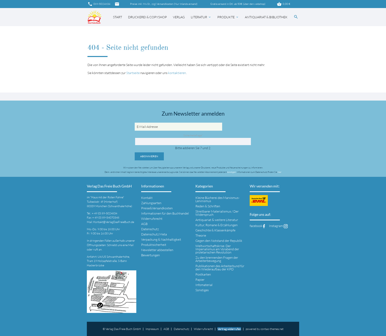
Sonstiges (202, 290)
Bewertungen (150, 255)
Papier (199, 280)
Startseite (133, 73)
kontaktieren (177, 73)
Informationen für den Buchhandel (165, 213)
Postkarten (203, 274)
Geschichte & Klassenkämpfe (215, 230)
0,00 (283, 4)
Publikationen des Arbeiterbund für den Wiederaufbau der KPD (219, 267)
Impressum (152, 329)
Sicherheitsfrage (193, 135)
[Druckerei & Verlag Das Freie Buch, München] (94, 17)
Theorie (200, 235)
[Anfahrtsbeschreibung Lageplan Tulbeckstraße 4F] (111, 311)
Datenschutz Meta (154, 234)
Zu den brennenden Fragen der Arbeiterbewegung (216, 259)
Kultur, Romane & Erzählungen (216, 225)
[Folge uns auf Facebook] (264, 226)
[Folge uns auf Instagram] (286, 226)
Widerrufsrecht (151, 219)
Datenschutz (150, 229)
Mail (130, 245)
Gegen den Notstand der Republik (218, 241)
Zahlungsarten (151, 203)
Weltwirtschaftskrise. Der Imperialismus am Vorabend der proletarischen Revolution (217, 249)
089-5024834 (99, 4)
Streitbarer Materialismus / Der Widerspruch (217, 213)
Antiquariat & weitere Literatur (216, 220)
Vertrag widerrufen (229, 329)
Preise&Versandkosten (157, 208)
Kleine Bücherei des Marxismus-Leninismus (217, 199)
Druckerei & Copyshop (147, 17)
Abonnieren (149, 156)
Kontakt (147, 198)
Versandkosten (165, 4)
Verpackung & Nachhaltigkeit (161, 239)
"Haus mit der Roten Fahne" (107, 197)
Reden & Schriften (207, 206)
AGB (144, 224)
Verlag (179, 17)
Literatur (201, 17)
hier (279, 172)
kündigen (231, 172)
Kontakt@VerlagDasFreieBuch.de (113, 222)
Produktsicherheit (153, 245)
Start (117, 17)
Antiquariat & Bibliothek (266, 17)
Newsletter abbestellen (157, 250)
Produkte (228, 17)
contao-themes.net (272, 329)
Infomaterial (204, 285)
